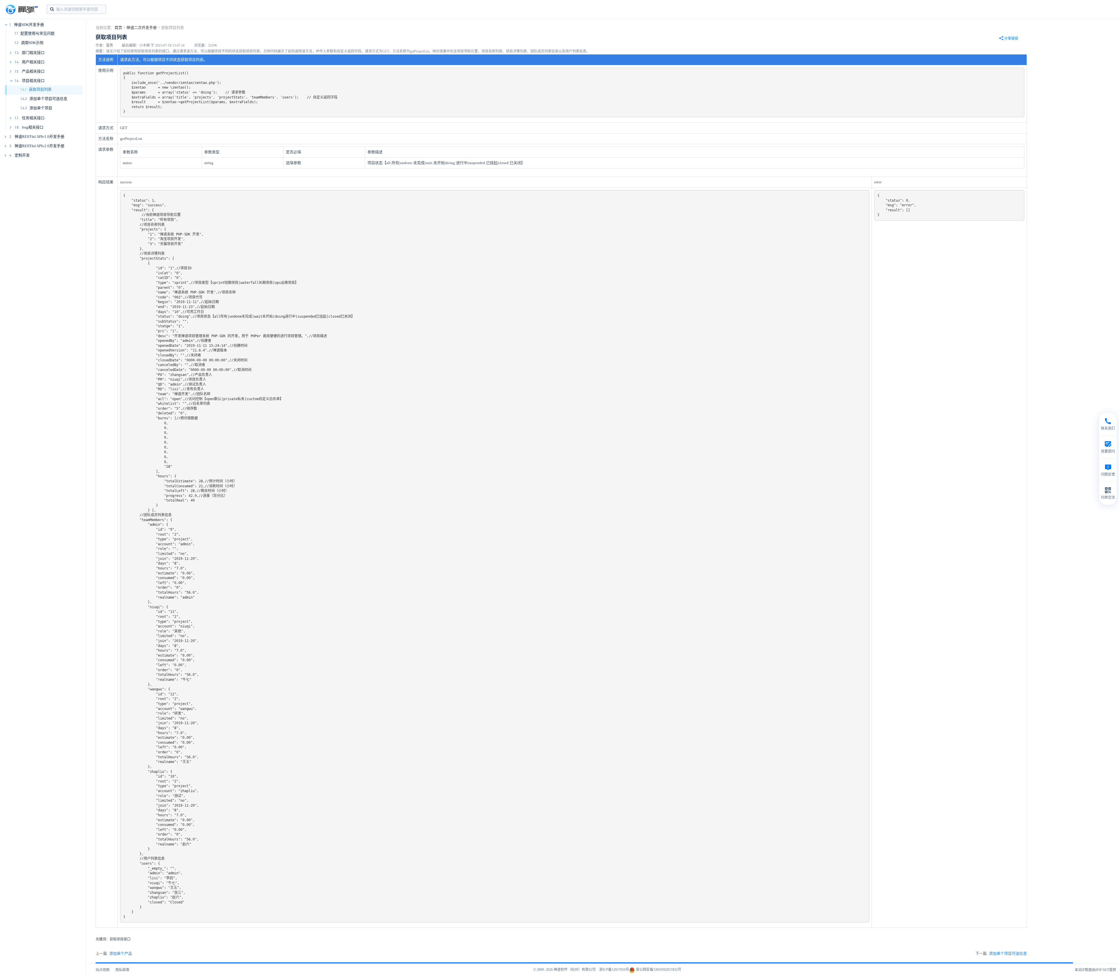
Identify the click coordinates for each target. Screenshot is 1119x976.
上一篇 (114, 953)
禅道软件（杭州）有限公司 (575, 970)
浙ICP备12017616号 (614, 970)
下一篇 (1001, 953)
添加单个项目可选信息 (48, 98)
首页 (118, 27)
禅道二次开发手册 (141, 27)
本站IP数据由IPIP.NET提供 (1095, 970)
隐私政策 (122, 970)
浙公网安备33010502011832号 (658, 970)
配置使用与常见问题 (37, 33)
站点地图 (103, 970)
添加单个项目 (40, 108)
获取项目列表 (40, 89)
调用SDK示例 (32, 43)
